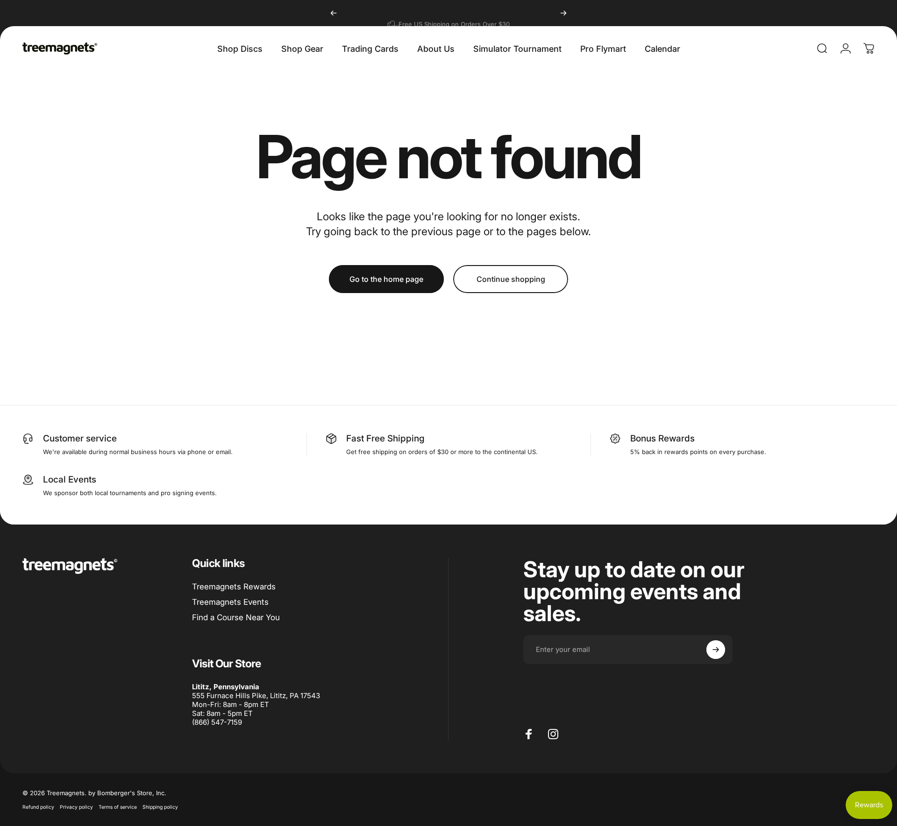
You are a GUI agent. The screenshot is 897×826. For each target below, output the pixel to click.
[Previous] (333, 13)
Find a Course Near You (236, 617)
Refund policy (38, 807)
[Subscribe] (715, 649)
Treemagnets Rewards (234, 586)
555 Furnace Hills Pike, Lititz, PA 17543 (256, 695)
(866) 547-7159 (217, 722)
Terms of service (118, 807)
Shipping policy (160, 807)
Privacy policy (76, 807)
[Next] (563, 13)
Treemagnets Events (230, 602)
